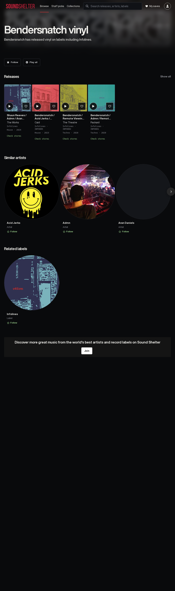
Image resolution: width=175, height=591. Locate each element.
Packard (95, 122)
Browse (44, 6)
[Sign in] (167, 6)
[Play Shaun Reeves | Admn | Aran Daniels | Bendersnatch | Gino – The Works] (9, 106)
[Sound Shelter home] (20, 6)
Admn (10, 118)
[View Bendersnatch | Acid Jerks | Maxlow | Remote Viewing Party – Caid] (45, 98)
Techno (66, 133)
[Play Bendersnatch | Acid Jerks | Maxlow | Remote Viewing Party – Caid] (37, 106)
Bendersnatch (44, 115)
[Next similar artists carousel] (171, 192)
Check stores (14, 136)
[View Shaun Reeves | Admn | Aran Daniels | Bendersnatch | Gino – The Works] (17, 98)
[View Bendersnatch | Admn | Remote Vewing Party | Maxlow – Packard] (101, 98)
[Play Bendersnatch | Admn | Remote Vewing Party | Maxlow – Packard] (93, 106)
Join (86, 351)
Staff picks (57, 6)
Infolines (12, 126)
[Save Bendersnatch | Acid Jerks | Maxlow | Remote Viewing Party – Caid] (54, 106)
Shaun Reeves (16, 115)
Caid (37, 122)
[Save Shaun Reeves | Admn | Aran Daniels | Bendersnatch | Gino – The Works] (26, 106)
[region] (87, 113)
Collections (73, 6)
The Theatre (70, 122)
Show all (165, 76)
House (10, 130)
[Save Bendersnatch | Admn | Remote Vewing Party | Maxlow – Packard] (109, 106)
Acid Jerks (41, 118)
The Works (13, 122)
